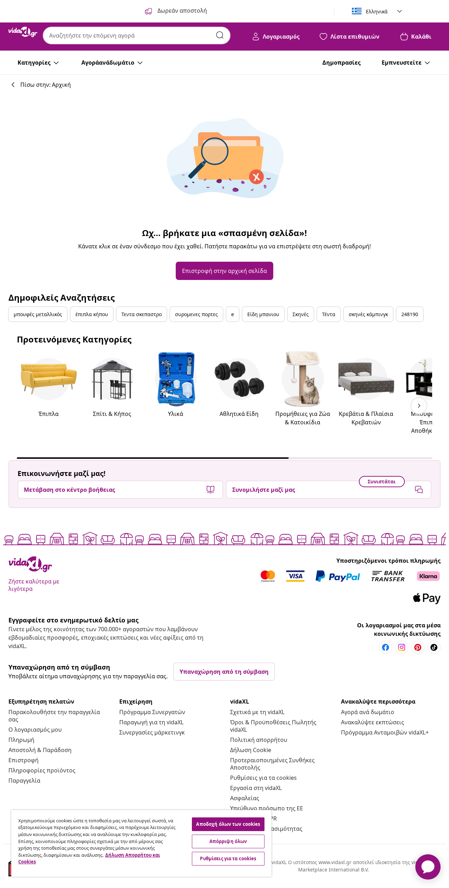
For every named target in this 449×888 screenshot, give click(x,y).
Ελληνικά (377, 11)
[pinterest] (417, 647)
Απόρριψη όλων (228, 841)
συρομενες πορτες (196, 314)
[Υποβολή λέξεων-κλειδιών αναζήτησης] (220, 35)
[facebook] (385, 647)
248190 (409, 314)
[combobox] (136, 35)
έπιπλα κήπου (91, 314)
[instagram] (401, 647)
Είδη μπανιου (263, 314)
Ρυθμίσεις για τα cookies (263, 778)
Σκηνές (301, 314)
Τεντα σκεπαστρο (141, 314)
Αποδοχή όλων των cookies (228, 824)
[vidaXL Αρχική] (22, 32)
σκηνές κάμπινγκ (368, 314)
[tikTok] (433, 647)
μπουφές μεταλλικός (38, 314)
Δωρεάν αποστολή (181, 10)
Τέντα (328, 314)
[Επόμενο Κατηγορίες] (418, 405)
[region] (141, 843)
